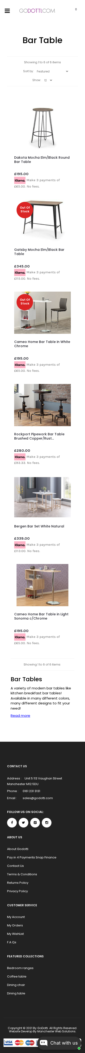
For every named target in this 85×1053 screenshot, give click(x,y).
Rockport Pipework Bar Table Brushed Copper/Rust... (39, 436)
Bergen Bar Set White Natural (39, 526)
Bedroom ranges (20, 968)
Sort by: (28, 71)
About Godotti (17, 849)
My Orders (15, 925)
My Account (16, 917)
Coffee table (16, 976)
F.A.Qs (11, 942)
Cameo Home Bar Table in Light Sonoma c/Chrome (41, 616)
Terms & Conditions (22, 874)
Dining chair (16, 985)
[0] (70, 11)
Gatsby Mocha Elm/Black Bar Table (39, 252)
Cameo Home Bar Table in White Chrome (42, 344)
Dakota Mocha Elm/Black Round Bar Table (42, 159)
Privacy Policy (17, 891)
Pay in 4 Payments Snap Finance (31, 857)
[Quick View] (63, 138)
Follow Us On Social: (25, 812)
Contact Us (15, 866)
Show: (36, 80)
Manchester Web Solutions (56, 1031)
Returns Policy (17, 882)
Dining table (16, 993)
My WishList (15, 934)
